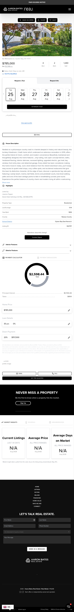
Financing (37, 498)
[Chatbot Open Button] (69, 607)
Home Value (37, 501)
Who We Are (37, 503)
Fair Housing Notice (37, 2)
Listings (37, 489)
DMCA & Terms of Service (58, 609)
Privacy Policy (44, 609)
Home (37, 487)
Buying (37, 492)
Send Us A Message (37, 549)
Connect (37, 506)
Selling (37, 495)
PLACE (52, 589)
